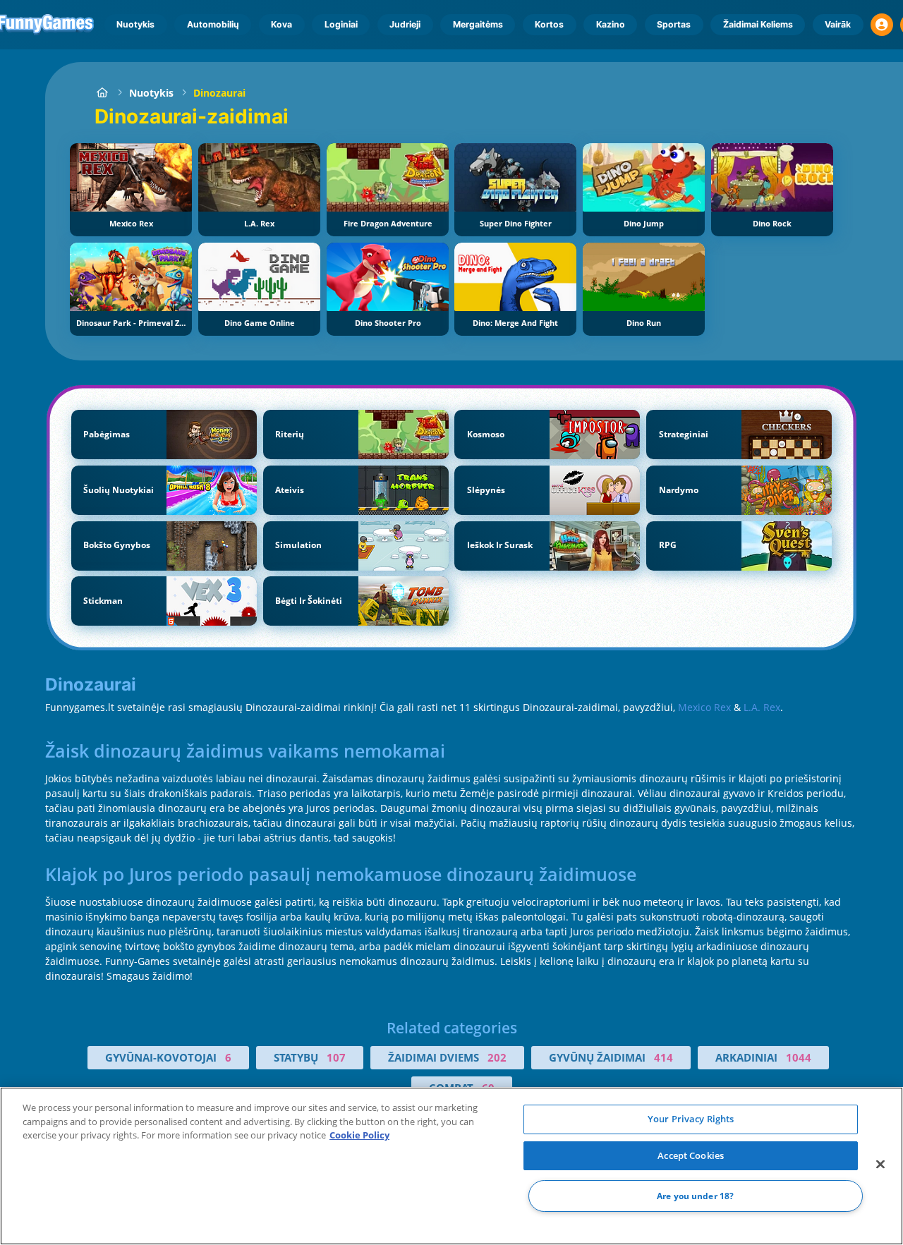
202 (497, 1057)
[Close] (880, 1164)
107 (336, 1057)
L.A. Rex (762, 707)
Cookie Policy (359, 1135)
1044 (798, 1057)
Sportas (674, 24)
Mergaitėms (478, 24)
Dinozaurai (219, 92)
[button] (882, 24)
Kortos (549, 24)
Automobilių (213, 24)
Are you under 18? (695, 1196)
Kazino (610, 24)
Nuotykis (135, 24)
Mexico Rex (704, 707)
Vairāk (838, 24)
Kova (281, 24)
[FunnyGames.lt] (102, 92)
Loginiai (341, 24)
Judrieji (404, 24)
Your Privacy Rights (691, 1118)
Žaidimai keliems (758, 24)
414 (663, 1057)
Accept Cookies (690, 1155)
